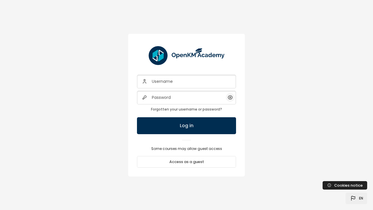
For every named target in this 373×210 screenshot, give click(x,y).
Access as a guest (186, 161)
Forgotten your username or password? (186, 109)
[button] (356, 198)
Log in (186, 125)
